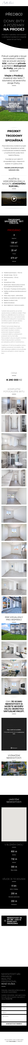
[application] (14, 199)
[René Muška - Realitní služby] (8, 3)
